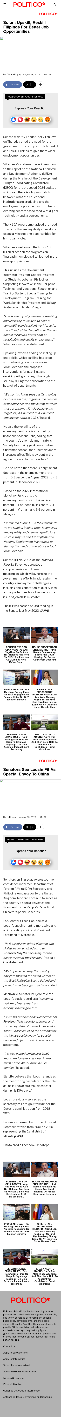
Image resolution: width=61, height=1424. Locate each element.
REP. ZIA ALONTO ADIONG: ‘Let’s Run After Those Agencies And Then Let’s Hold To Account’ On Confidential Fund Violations (44, 742)
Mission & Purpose (13, 1378)
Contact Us (9, 1346)
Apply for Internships (14, 1359)
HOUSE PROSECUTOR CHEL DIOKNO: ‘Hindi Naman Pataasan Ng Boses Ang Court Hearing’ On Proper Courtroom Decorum (44, 653)
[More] (40, 84)
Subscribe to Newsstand (16, 1365)
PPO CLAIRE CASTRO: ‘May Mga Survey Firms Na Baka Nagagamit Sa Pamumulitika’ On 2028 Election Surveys (16, 694)
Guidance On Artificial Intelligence (21, 1390)
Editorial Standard (12, 1384)
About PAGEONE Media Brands (20, 1371)
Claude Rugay (14, 74)
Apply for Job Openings (15, 1352)
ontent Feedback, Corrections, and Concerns (27, 1397)
